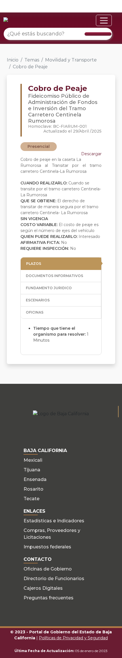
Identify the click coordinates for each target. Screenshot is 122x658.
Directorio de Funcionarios (54, 578)
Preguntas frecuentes (48, 597)
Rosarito (33, 489)
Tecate (31, 498)
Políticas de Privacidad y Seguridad (73, 637)
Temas (31, 60)
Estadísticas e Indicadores (54, 520)
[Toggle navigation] (104, 20)
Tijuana (32, 469)
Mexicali (33, 460)
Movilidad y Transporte (71, 60)
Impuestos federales (47, 547)
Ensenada (35, 479)
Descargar (91, 153)
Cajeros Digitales (43, 588)
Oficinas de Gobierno (48, 569)
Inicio (12, 60)
